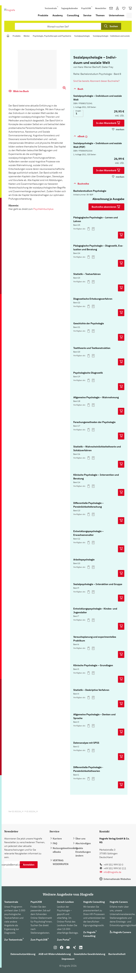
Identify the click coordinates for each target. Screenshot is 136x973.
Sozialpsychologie (82, 36)
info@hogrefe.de (112, 872)
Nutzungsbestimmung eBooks (65, 850)
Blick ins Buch (21, 91)
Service (87, 15)
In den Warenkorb (106, 123)
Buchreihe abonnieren (104, 206)
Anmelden (28, 864)
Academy (57, 15)
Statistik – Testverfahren (87, 274)
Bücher (27, 36)
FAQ (55, 843)
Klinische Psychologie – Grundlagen (93, 665)
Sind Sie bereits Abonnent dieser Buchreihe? (96, 80)
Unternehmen (116, 15)
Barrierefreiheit (117, 954)
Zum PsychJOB (39, 939)
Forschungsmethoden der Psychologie (94, 422)
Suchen (114, 26)
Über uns (80, 838)
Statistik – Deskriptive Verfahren (91, 689)
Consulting (73, 15)
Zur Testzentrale (13, 939)
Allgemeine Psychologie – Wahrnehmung (96, 397)
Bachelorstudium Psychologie (89, 190)
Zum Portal (63, 939)
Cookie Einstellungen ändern (83, 852)
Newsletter (100, 8)
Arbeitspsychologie (84, 559)
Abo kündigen (83, 843)
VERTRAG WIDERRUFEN (60, 862)
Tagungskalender (69, 8)
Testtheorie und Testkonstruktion (91, 348)
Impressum (68, 958)
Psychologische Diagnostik (88, 372)
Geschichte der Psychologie (88, 323)
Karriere (57, 838)
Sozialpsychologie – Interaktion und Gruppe (97, 584)
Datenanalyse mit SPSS (86, 742)
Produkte (43, 15)
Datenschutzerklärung (22, 954)
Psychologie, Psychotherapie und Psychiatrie (52, 36)
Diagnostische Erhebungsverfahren (92, 298)
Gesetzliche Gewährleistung (89, 954)
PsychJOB (86, 8)
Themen (100, 15)
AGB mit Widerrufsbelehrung (55, 954)
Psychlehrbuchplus (43, 208)
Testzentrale (51, 8)
